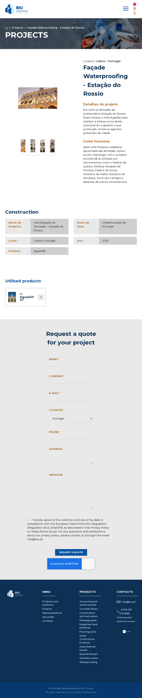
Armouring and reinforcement (88, 603)
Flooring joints (88, 631)
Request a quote (71, 552)
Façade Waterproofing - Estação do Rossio (56, 27)
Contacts (47, 620)
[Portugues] (134, 8)
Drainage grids (88, 620)
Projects (17, 27)
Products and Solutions (50, 603)
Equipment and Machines (88, 626)
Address (56, 449)
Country (56, 410)
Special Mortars (89, 654)
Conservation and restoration (89, 615)
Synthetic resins (89, 658)
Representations (52, 613)
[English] (134, 4)
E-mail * (54, 393)
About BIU (48, 617)
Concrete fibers (89, 609)
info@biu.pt (129, 601)
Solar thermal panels (87, 648)
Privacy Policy (73, 692)
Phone (54, 432)
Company (56, 376)
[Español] (134, 13)
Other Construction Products (87, 639)
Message (55, 474)
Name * (54, 359)
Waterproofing (88, 662)
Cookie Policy (90, 692)
